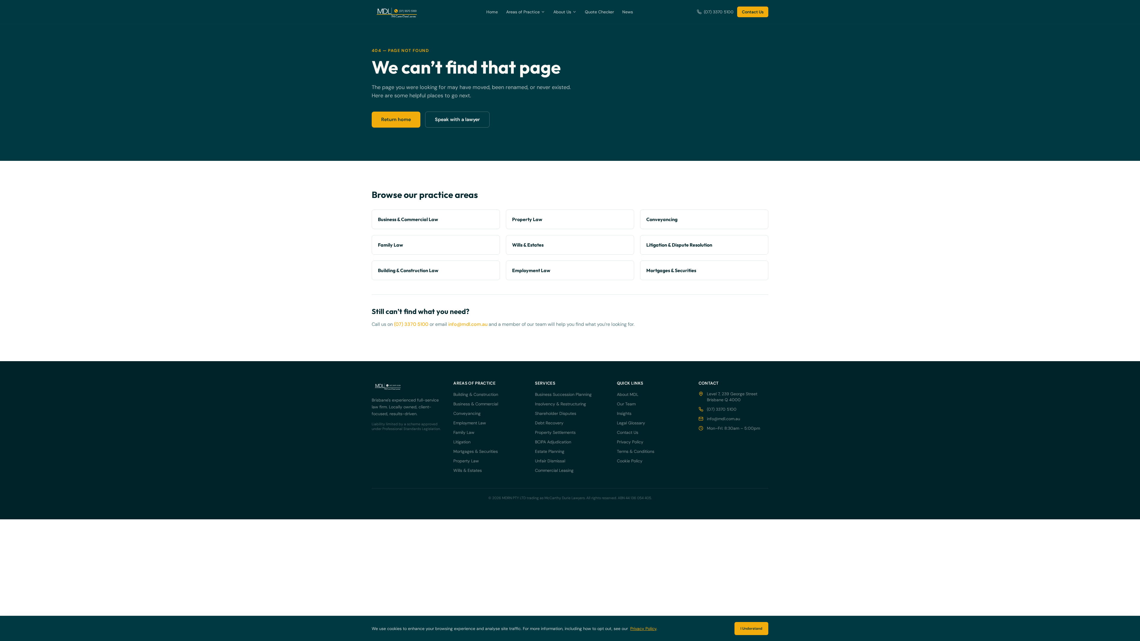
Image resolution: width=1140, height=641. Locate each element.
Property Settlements (555, 432)
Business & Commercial (475, 404)
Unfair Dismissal (550, 461)
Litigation (462, 442)
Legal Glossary (631, 423)
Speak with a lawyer (457, 119)
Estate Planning (549, 451)
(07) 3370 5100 (719, 12)
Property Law (466, 461)
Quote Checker (599, 12)
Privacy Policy (630, 442)
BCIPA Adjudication (553, 442)
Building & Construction (475, 394)
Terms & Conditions (635, 451)
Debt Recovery (549, 423)
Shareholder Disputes (555, 413)
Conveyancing (467, 413)
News (627, 12)
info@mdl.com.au (467, 324)
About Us (562, 12)
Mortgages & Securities (475, 451)
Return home (396, 119)
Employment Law (469, 423)
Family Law (463, 432)
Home (492, 12)
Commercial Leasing (554, 470)
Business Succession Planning (563, 394)
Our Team (626, 404)
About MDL (627, 394)
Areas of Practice (523, 12)
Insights (624, 413)
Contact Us (753, 12)
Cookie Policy (629, 461)
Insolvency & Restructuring (560, 404)
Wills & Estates (467, 470)
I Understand (751, 628)
